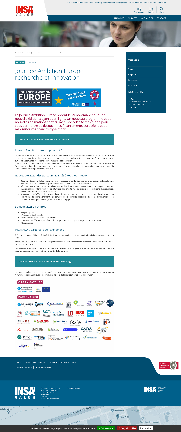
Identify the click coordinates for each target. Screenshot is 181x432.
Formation (132, 80)
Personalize (145, 428)
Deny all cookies (128, 428)
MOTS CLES (135, 92)
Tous (130, 69)
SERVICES (132, 18)
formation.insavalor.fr (24, 367)
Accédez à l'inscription (58, 139)
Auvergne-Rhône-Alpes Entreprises (73, 272)
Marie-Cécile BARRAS (24, 241)
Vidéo (133, 107)
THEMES (133, 60)
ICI (70, 261)
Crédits (27, 362)
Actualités (147, 18)
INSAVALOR (119, 18)
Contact (161, 18)
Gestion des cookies (69, 362)
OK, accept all (107, 428)
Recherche (132, 85)
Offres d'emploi (137, 104)
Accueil (17, 53)
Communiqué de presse (141, 101)
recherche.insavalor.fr (43, 367)
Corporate (132, 74)
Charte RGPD (53, 362)
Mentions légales (39, 362)
